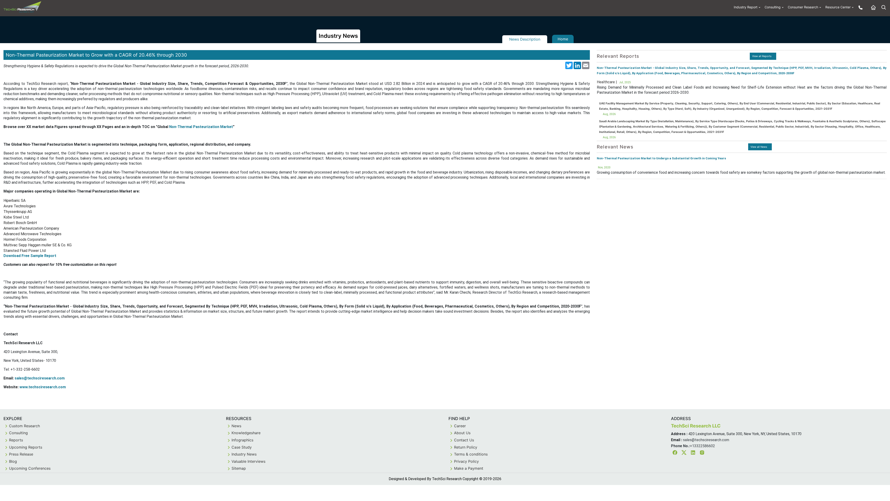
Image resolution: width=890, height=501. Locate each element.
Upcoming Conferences (30, 468)
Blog (13, 461)
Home (563, 39)
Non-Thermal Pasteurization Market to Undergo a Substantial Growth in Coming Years (661, 158)
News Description (524, 39)
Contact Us (464, 440)
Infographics (242, 440)
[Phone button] (859, 7)
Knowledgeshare (246, 432)
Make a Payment (468, 468)
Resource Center (838, 7)
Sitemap (239, 468)
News (236, 426)
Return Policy (465, 447)
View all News (758, 146)
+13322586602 (702, 446)
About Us (462, 432)
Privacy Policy (466, 461)
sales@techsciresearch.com (706, 440)
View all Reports (762, 56)
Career (460, 426)
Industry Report (745, 7)
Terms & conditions (471, 454)
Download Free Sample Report (29, 256)
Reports (16, 440)
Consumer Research (803, 7)
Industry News (244, 454)
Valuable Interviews (248, 461)
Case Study (242, 447)
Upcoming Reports (25, 447)
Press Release (21, 454)
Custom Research (24, 426)
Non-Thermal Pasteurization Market (201, 127)
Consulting (773, 7)
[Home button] (872, 7)
